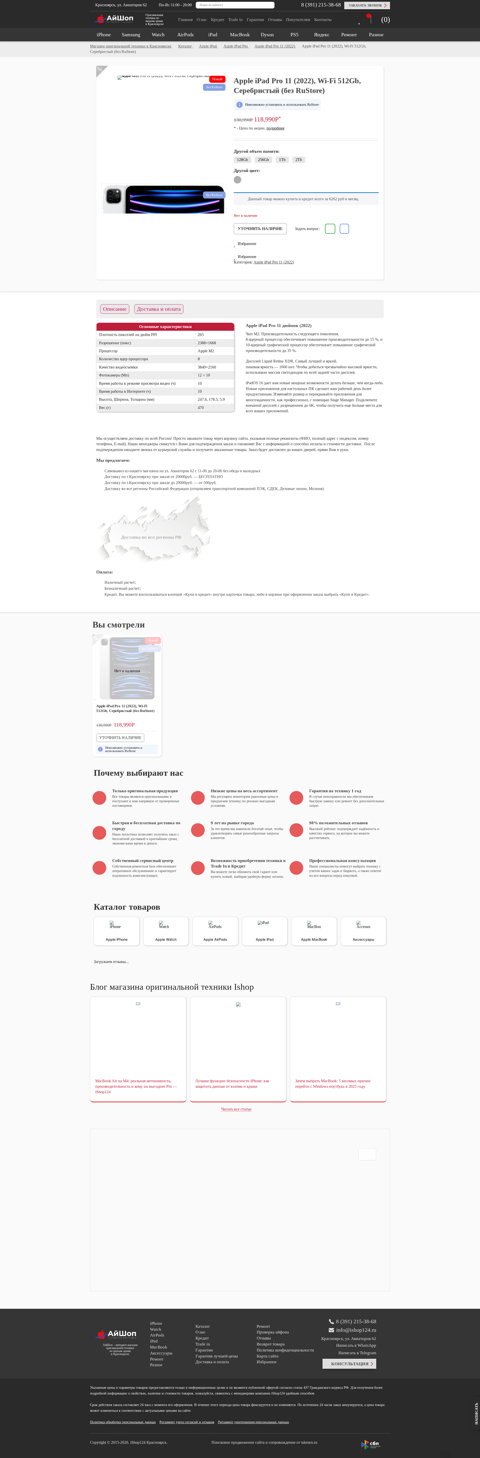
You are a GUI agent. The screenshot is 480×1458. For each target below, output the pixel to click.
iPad (154, 1341)
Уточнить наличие (260, 228)
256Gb (263, 160)
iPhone (156, 1323)
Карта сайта (267, 1356)
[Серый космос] (237, 180)
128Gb (242, 160)
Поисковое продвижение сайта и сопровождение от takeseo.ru (264, 1442)
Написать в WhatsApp (356, 1345)
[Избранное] (360, 20)
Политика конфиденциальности (285, 1350)
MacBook (158, 1347)
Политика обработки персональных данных (123, 1422)
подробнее (275, 128)
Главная (185, 19)
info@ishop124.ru (356, 1330)
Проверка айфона (273, 1332)
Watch (155, 1329)
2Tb (299, 160)
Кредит (217, 19)
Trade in (235, 19)
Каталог (203, 1326)
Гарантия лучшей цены (217, 1356)
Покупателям (298, 19)
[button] (245, 244)
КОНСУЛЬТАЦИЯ (349, 1364)
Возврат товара (271, 1344)
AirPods (157, 1335)
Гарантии (255, 19)
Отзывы (275, 19)
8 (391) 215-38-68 (320, 5)
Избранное (267, 1362)
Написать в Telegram (357, 1352)
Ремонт (156, 1359)
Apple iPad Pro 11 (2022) (274, 262)
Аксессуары (161, 1353)
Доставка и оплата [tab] (159, 309)
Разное (156, 1364)
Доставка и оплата (212, 1362)
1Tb (282, 160)
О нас (202, 19)
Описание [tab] (114, 309)
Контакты (323, 19)
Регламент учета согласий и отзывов (187, 1422)
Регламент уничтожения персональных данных (253, 1422)
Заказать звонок (365, 5)
